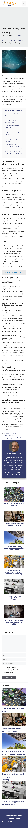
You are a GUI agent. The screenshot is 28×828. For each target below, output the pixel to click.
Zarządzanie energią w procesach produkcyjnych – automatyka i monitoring (14, 572)
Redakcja (17, 818)
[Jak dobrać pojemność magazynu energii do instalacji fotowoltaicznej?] (14, 741)
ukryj (22, 110)
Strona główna (6, 40)
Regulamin (11, 818)
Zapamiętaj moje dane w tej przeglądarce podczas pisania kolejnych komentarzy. (12, 670)
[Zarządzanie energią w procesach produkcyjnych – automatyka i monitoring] (14, 764)
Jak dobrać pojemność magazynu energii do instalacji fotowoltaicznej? (14, 547)
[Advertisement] (14, 17)
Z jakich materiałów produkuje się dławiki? (14, 504)
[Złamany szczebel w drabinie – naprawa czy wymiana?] (14, 720)
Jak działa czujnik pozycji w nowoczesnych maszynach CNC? (14, 622)
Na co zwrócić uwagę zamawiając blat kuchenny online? (14, 598)
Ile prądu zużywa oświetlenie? (12, 438)
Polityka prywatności (11, 815)
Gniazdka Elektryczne (17, 40)
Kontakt (20, 815)
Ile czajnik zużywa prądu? (11, 435)
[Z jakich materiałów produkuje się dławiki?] (14, 697)
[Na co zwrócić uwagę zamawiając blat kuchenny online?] (14, 790)
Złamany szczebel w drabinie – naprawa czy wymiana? (14, 524)
